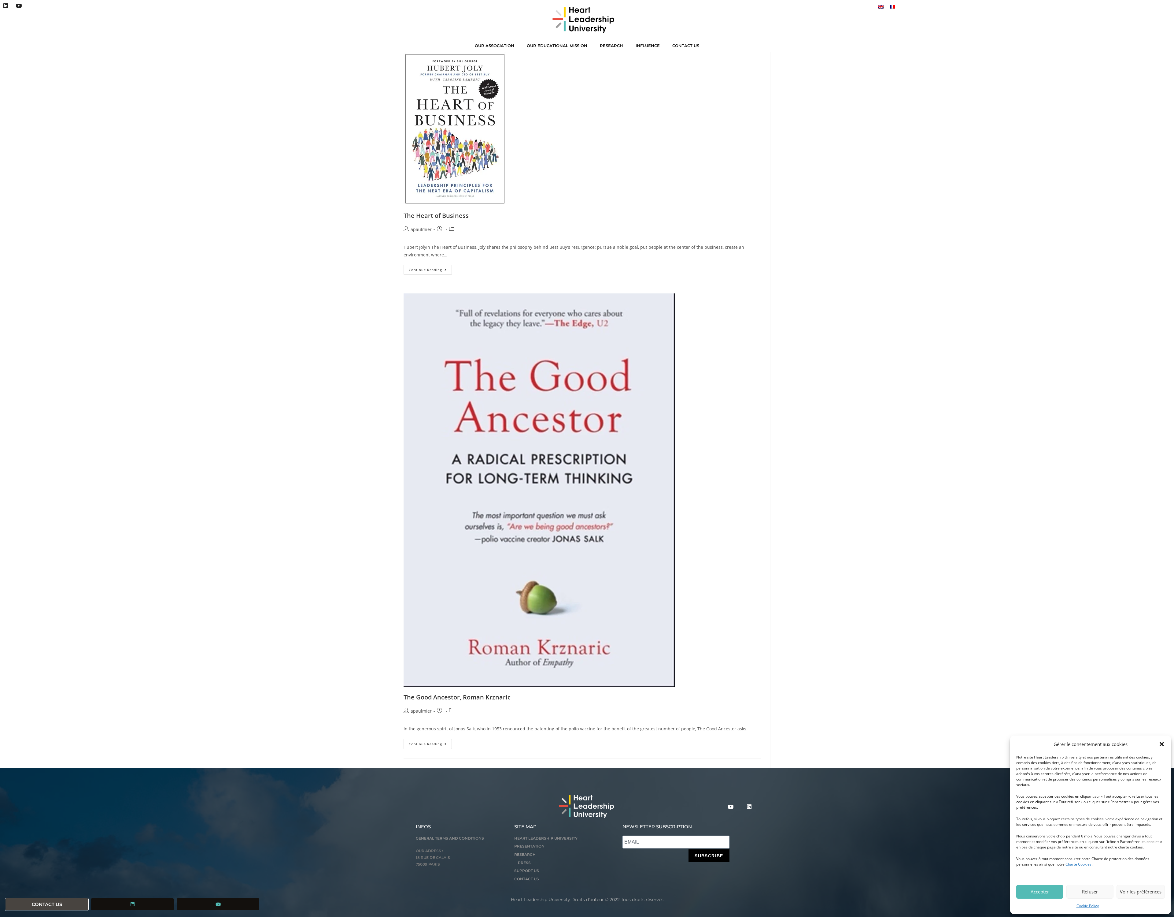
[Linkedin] (5, 5)
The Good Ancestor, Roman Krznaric (457, 697)
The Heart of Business (436, 215)
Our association (494, 45)
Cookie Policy (1087, 905)
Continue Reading (430, 268)
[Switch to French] (892, 6)
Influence (648, 45)
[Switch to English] (881, 6)
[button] (1162, 744)
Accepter (1040, 892)
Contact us (685, 45)
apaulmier (421, 229)
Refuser (1090, 892)
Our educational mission (557, 45)
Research (611, 45)
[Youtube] (18, 5)
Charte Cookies (1078, 864)
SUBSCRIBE (709, 855)
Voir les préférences (1140, 892)
